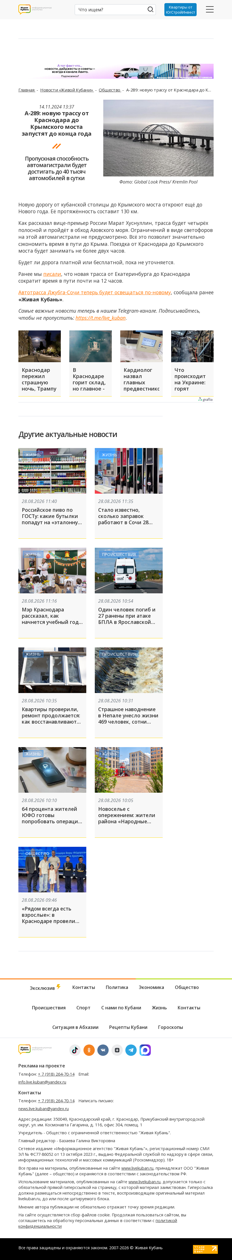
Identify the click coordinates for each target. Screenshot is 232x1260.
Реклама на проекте (41, 1066)
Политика (117, 987)
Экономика (151, 987)
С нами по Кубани (121, 1008)
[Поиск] (150, 9)
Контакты (83, 987)
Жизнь (33, 454)
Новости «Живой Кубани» (67, 90)
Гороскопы (170, 1027)
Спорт (83, 1008)
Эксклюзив (43, 988)
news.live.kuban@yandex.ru (43, 1108)
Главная (26, 90)
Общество (110, 90)
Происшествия (119, 554)
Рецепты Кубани (128, 1027)
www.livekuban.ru (137, 1168)
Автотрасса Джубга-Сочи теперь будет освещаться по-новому (94, 292)
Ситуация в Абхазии (75, 1027)
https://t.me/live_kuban (101, 317)
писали (52, 273)
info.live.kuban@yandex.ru (42, 1082)
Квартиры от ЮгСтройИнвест (180, 10)
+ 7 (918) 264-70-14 (56, 1074)
